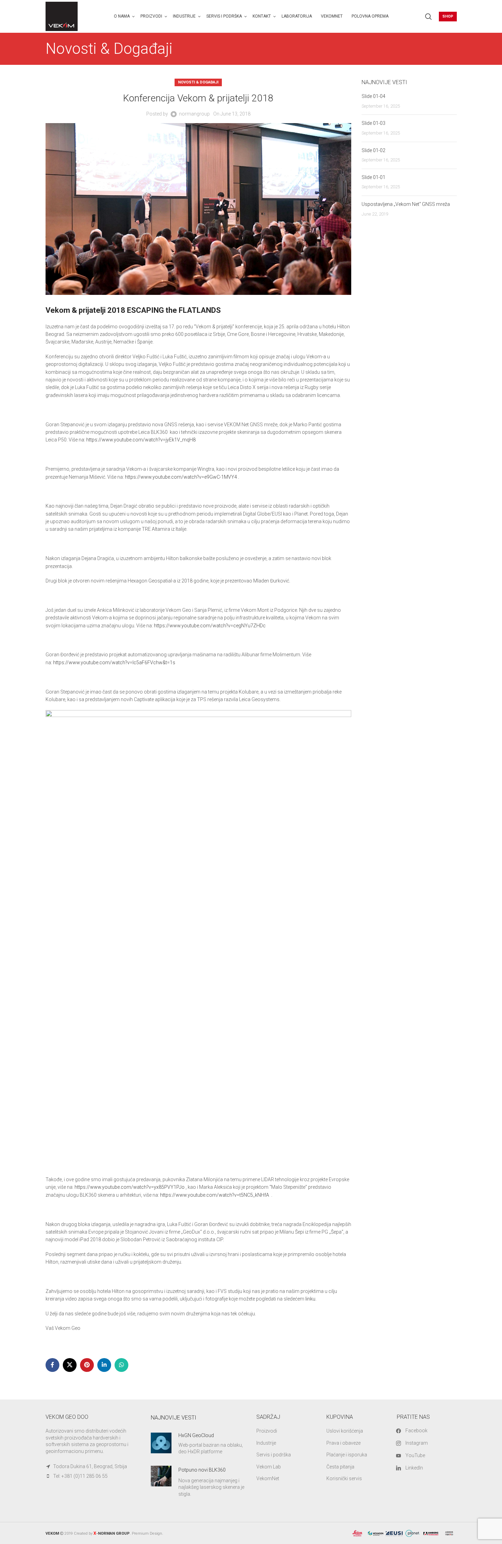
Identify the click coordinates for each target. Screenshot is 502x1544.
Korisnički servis (344, 1478)
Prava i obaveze (343, 1443)
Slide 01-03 (373, 123)
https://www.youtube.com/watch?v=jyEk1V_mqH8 (141, 439)
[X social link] (70, 1365)
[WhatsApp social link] (121, 1365)
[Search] (428, 16)
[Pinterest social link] (87, 1365)
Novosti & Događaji (198, 82)
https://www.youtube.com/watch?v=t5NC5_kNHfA (214, 1195)
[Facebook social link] (52, 1365)
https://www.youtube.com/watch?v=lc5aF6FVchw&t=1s (114, 662)
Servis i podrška (273, 1454)
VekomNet (267, 1478)
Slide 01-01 (373, 177)
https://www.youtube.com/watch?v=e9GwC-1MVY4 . (182, 477)
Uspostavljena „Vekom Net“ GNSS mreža (406, 204)
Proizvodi (266, 1431)
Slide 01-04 (373, 96)
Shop (447, 16)
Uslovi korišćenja (344, 1431)
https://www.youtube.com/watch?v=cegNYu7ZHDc (210, 625)
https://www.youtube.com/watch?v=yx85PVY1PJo (130, 1187)
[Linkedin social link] (104, 1365)
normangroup (194, 114)
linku (310, 1299)
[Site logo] (62, 16)
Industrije (266, 1443)
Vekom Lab (268, 1467)
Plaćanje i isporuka (346, 1454)
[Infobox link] (198, 1444)
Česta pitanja (340, 1467)
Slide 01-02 (373, 150)
